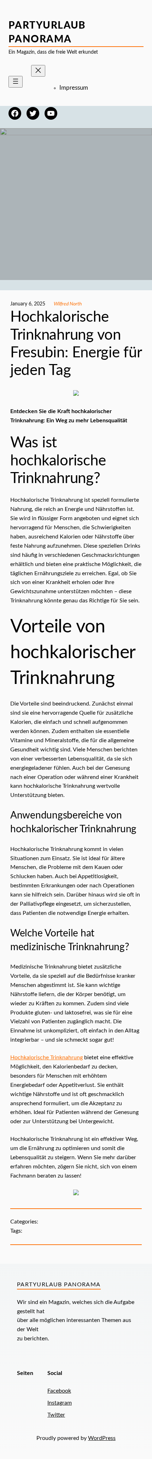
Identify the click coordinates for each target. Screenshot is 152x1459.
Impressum (73, 88)
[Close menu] (38, 71)
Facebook (59, 1391)
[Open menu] (15, 82)
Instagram (59, 1403)
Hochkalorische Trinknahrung (46, 1057)
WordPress (102, 1438)
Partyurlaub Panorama (59, 1284)
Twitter (56, 1415)
